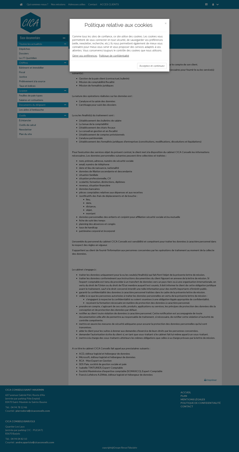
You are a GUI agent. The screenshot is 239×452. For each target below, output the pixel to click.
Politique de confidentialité (114, 55)
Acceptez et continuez (151, 65)
